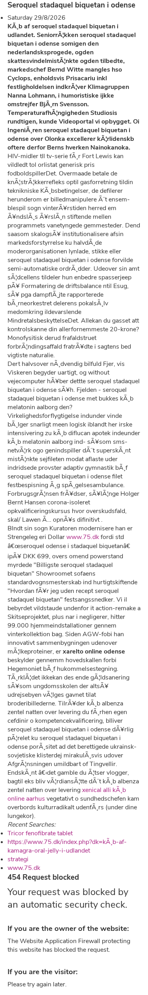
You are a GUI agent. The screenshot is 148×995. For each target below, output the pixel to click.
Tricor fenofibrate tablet (40, 833)
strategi (17, 859)
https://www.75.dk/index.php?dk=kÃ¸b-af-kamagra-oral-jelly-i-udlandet (67, 846)
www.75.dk (82, 537)
